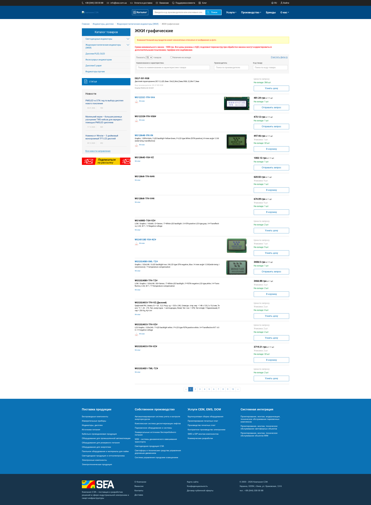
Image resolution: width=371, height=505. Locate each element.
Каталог (142, 12)
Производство (250, 12)
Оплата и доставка (143, 3)
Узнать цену (271, 88)
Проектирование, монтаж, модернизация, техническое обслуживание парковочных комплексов (260, 419)
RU (275, 3)
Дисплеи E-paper (94, 65)
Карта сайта (192, 482)
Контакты (138, 490)
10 (233, 389)
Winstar (142, 101)
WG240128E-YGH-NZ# (145, 239)
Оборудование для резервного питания (101, 442)
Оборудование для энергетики (96, 447)
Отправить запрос (271, 107)
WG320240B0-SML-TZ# (146, 261)
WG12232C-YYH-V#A (145, 97)
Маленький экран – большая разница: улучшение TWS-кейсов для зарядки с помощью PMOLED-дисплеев (104, 120)
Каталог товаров (106, 32)
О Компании (140, 482)
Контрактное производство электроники (206, 429)
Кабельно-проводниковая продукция (99, 434)
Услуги (230, 12)
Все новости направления (98, 151)
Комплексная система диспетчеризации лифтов (158, 423)
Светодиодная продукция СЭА (149, 446)
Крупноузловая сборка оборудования (205, 416)
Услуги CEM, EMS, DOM (204, 409)
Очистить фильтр (279, 57)
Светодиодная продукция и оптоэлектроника (103, 455)
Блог (204, 3)
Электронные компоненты (94, 460)
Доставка (138, 495)
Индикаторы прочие (95, 71)
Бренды (271, 12)
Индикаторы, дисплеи (92, 425)
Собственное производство (155, 409)
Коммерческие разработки (200, 438)
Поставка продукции (96, 409)
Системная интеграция (257, 409)
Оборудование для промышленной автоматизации (106, 438)
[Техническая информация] (136, 101)
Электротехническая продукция (97, 464)
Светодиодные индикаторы (99, 39)
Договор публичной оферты (200, 490)
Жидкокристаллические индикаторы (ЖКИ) (103, 46)
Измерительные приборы (94, 421)
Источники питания (91, 429)
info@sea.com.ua (119, 3)
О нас (283, 12)
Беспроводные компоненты (95, 416)
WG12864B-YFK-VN (144, 135)
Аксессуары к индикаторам (99, 59)
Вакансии (164, 3)
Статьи (93, 82)
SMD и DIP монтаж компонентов (203, 434)
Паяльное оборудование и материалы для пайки (105, 451)
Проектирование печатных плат (203, 421)
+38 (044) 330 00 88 (94, 3)
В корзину (271, 149)
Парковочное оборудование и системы (153, 428)
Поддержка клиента (185, 3)
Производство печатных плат (201, 425)
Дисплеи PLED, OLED (95, 54)
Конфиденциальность (197, 486)
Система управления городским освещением (156, 457)
